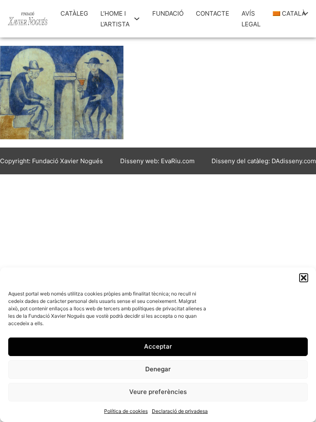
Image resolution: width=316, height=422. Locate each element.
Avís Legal (251, 18)
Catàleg (74, 13)
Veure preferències (158, 392)
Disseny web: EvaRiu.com (157, 161)
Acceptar (158, 346)
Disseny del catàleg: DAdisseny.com (263, 161)
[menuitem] (286, 13)
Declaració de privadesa (180, 411)
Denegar (158, 369)
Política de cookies (126, 411)
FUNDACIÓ (168, 13)
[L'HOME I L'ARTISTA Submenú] (137, 19)
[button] (304, 278)
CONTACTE (212, 13)
